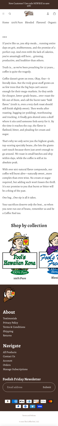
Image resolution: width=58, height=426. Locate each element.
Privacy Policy (10, 322)
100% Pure (17, 22)
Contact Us (9, 356)
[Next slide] (52, 217)
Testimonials (10, 318)
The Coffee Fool (29, 421)
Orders (7, 365)
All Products (9, 352)
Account (7, 360)
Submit (47, 387)
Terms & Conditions (14, 327)
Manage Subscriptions (15, 369)
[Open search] (10, 13)
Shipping (8, 331)
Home (5, 22)
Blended (29, 22)
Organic (52, 22)
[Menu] (3, 13)
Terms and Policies (29, 415)
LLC (37, 421)
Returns (7, 335)
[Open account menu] (48, 13)
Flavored (41, 22)
